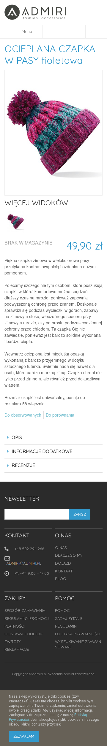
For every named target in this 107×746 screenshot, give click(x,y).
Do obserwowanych (22, 415)
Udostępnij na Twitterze (22, 424)
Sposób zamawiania (24, 610)
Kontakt (64, 571)
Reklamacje (16, 649)
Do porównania (60, 415)
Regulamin (66, 626)
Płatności (14, 626)
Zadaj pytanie (68, 618)
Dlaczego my (68, 555)
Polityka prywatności (77, 633)
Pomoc (62, 610)
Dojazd (63, 563)
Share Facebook (10, 424)
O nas (61, 547)
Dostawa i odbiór (23, 633)
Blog (60, 578)
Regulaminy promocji (27, 618)
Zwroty (12, 641)
